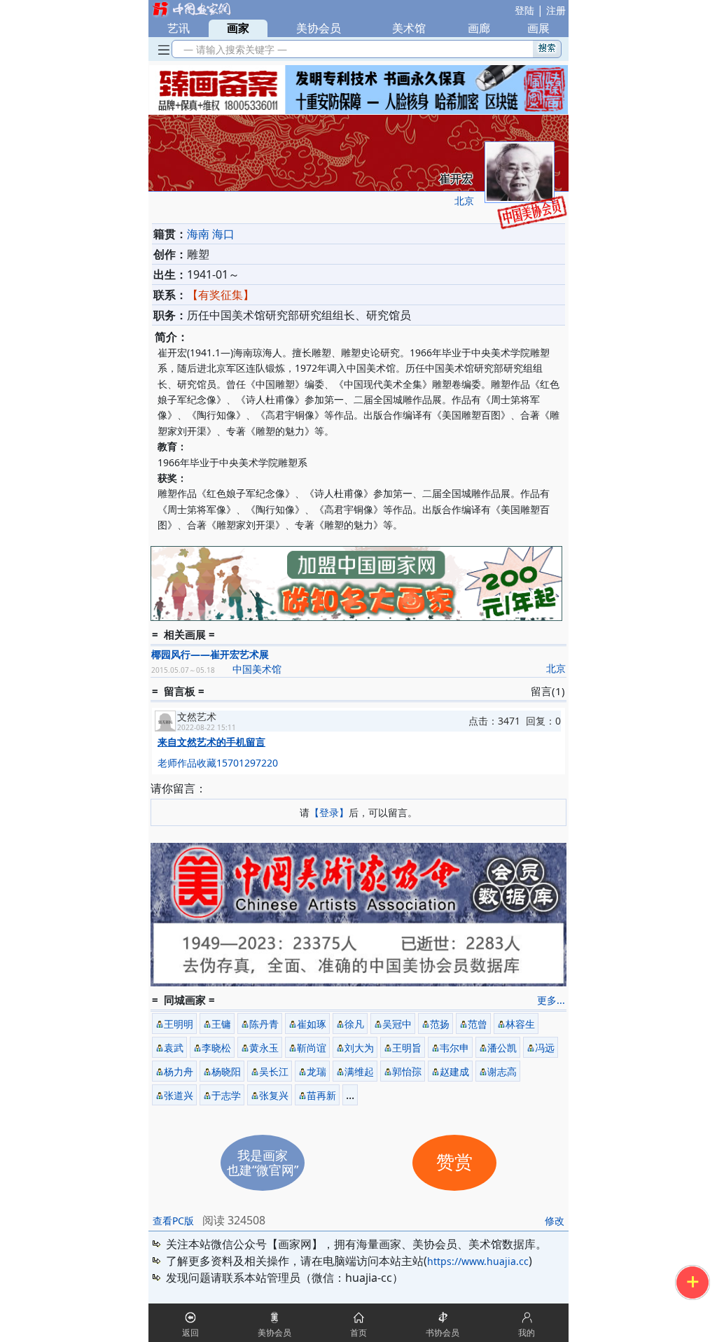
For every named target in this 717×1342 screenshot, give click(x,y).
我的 (526, 1332)
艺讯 (178, 28)
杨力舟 (178, 1071)
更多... (551, 1000)
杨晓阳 (226, 1071)
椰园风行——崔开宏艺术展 (210, 654)
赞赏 (454, 1162)
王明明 (178, 1023)
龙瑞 (316, 1071)
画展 (538, 28)
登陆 (524, 10)
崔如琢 (311, 1023)
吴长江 (273, 1071)
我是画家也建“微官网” (262, 1162)
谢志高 (502, 1071)
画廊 (479, 28)
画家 (238, 28)
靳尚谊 (311, 1047)
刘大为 (359, 1047)
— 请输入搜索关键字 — (232, 49)
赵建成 (454, 1071)
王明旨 (407, 1047)
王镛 (221, 1023)
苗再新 (321, 1095)
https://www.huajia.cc (478, 1261)
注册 (556, 10)
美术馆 (409, 28)
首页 (358, 1332)
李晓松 (216, 1047)
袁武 (173, 1047)
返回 (190, 1332)
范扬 (440, 1023)
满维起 (359, 1071)
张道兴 (178, 1095)
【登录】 (329, 812)
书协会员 (442, 1332)
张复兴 (273, 1095)
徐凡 (354, 1023)
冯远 (545, 1047)
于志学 (226, 1095)
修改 (554, 1220)
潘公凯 (502, 1047)
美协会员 (318, 28)
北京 (464, 200)
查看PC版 (173, 1220)
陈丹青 (264, 1023)
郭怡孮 (407, 1071)
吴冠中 (397, 1023)
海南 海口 (211, 234)
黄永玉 (264, 1047)
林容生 (520, 1023)
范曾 (477, 1023)
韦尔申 (454, 1047)
